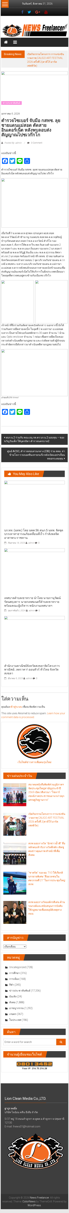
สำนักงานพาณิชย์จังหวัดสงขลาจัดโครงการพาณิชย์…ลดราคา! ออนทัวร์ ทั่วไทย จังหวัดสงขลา (32, 669)
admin (31, 543)
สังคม (12, 1002)
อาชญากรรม (16, 1008)
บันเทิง (13, 996)
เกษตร (12, 1014)
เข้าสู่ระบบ (16, 706)
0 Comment (36, 143)
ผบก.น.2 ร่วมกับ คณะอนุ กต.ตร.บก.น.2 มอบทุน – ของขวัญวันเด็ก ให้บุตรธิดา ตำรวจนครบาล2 (34, 439)
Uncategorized (17, 967)
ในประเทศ (15, 1019)
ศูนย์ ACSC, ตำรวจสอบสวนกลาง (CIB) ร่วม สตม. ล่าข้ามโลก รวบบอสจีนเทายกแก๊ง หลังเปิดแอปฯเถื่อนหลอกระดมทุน (36, 455)
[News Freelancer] (34, 30)
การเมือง (14, 978)
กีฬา (11, 984)
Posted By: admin (13, 143)
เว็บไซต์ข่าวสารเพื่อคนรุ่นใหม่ (34, 762)
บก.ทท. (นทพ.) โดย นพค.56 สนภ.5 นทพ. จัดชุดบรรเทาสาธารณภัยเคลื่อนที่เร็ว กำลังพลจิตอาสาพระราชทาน (33, 534)
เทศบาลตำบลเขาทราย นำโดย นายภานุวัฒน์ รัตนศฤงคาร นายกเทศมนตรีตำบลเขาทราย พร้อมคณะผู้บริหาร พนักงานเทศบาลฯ (32, 601)
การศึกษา (14, 973)
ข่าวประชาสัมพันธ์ (11, 103)
